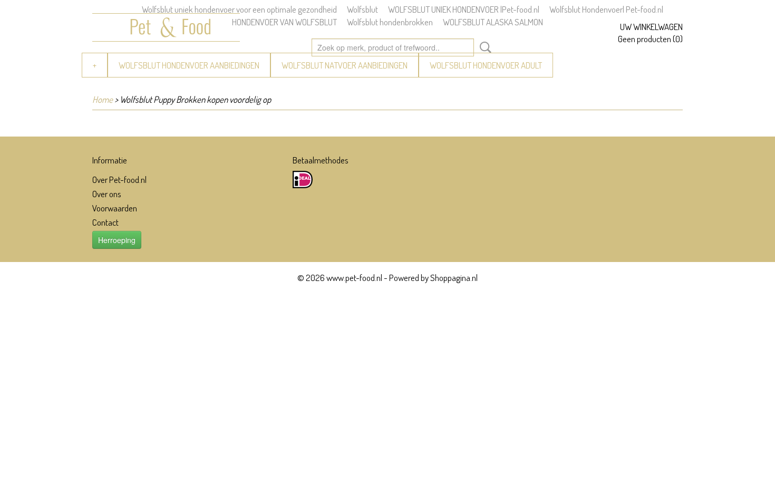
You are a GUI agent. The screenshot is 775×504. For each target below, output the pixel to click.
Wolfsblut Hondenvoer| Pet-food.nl (606, 9)
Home (102, 99)
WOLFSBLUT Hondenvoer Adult (486, 65)
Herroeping (116, 240)
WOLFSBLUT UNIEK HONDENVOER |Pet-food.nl (463, 9)
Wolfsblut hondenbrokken (390, 21)
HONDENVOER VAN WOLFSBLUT (284, 21)
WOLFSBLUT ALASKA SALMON (493, 21)
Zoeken (483, 47)
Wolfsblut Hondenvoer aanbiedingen (189, 65)
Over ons (106, 193)
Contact (105, 222)
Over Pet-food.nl (119, 179)
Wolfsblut (362, 9)
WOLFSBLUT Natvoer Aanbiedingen (345, 65)
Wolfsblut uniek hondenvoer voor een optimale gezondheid (239, 9)
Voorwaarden (114, 208)
